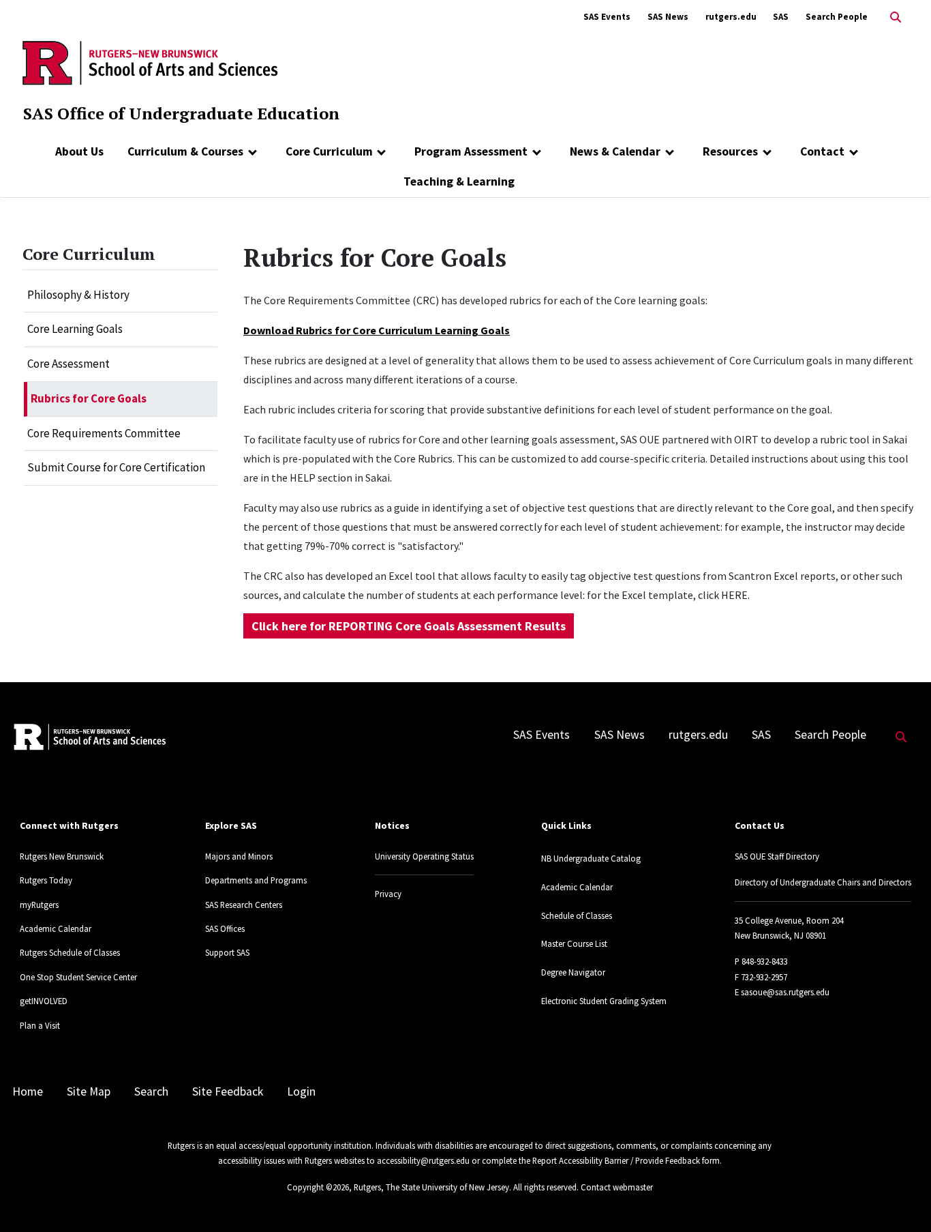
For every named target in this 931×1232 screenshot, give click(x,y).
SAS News (667, 17)
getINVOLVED (43, 1000)
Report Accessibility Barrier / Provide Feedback (616, 1160)
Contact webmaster (617, 1187)
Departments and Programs (256, 880)
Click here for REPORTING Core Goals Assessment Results (408, 626)
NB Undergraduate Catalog (591, 858)
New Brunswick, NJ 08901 (780, 935)
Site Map (88, 1091)
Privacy (388, 893)
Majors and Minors (239, 856)
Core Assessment (68, 363)
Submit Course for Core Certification (116, 467)
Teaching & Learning (459, 181)
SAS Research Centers (243, 904)
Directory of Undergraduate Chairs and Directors (823, 882)
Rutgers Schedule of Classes (70, 952)
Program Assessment (471, 151)
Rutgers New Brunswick (62, 856)
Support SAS (227, 952)
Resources (730, 151)
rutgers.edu (731, 17)
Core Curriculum (329, 151)
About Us (79, 151)
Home (27, 1091)
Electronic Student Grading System (604, 1000)
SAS (781, 17)
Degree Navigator (573, 972)
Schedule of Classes (576, 915)
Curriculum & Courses (185, 151)
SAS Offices (225, 928)
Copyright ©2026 (318, 1187)
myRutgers (39, 904)
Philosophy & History (78, 294)
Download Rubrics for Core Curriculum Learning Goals (376, 330)
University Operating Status (424, 856)
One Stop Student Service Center (78, 976)
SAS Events (606, 17)
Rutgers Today (46, 880)
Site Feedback (227, 1091)
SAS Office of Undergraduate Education (181, 113)
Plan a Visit (40, 1025)
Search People (837, 17)
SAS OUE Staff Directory (777, 856)
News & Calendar (615, 151)
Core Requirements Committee (104, 433)
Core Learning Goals (75, 328)
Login (301, 1091)
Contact (822, 151)
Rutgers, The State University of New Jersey (431, 1187)
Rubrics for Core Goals (89, 398)
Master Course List (574, 943)
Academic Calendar (55, 928)
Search (151, 1091)
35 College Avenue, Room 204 (789, 920)
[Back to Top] (901, 1199)
